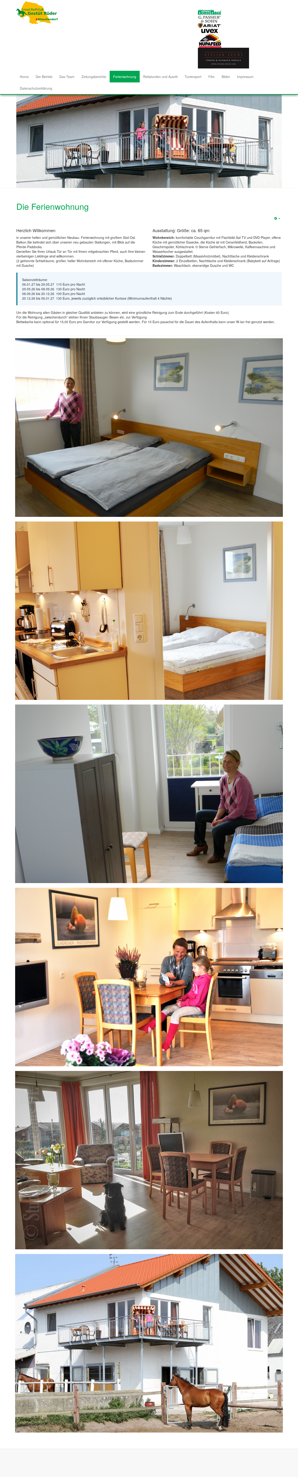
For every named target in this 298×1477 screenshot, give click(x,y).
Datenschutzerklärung (36, 88)
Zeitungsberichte (93, 76)
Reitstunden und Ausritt (160, 76)
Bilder (226, 76)
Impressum (245, 76)
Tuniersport (193, 76)
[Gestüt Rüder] (37, 12)
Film (211, 76)
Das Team (66, 76)
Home (24, 76)
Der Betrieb (44, 76)
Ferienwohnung (124, 76)
